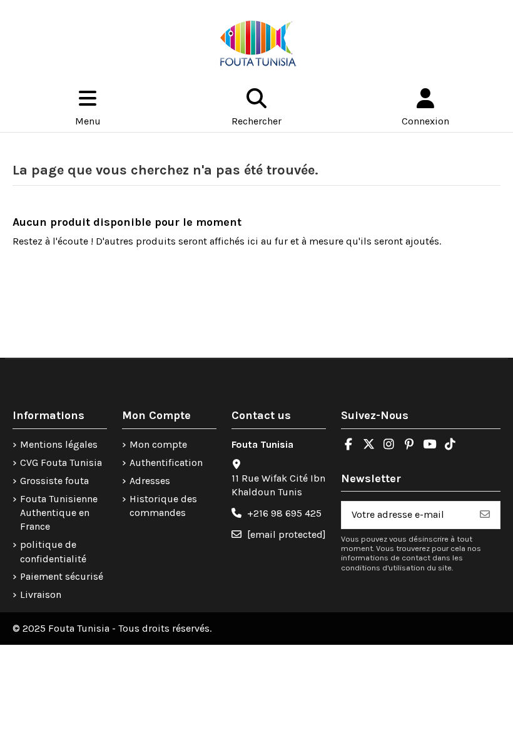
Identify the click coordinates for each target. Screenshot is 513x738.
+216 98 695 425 (284, 513)
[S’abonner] (485, 515)
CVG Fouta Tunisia (61, 462)
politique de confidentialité (53, 551)
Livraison (40, 594)
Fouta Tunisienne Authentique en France (59, 513)
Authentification (166, 462)
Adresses (150, 481)
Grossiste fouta (54, 481)
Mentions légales (59, 444)
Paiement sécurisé (61, 576)
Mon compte (158, 444)
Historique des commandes (163, 505)
